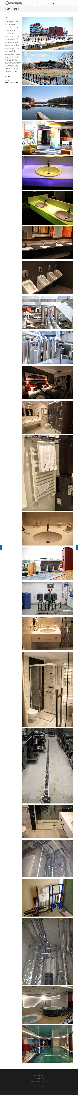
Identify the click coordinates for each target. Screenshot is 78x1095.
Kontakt (59, 3)
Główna (37, 3)
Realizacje (51, 3)
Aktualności (68, 3)
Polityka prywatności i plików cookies (39, 1081)
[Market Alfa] (1, 547)
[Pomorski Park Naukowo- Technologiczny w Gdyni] (77, 547)
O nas (44, 3)
